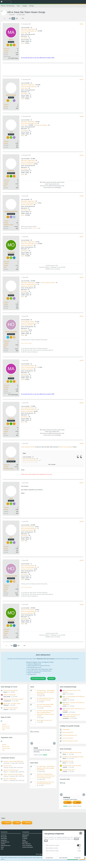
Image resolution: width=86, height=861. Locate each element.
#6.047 (81, 79)
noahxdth (65, 767)
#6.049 (81, 155)
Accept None (49, 857)
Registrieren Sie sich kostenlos (46, 658)
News (2, 847)
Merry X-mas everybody (65, 447)
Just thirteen (24, 38)
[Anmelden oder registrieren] (79, 2)
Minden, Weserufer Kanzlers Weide (13, 774)
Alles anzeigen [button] (51, 464)
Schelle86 (65, 712)
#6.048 (81, 116)
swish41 (65, 700)
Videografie (4, 838)
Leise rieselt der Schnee (48, 282)
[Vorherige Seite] (2, 18)
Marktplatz (25, 842)
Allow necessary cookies (52, 845)
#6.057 (81, 482)
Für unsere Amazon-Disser (11, 707)
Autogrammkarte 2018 (68, 769)
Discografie (4, 836)
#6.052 (81, 277)
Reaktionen (6, 48)
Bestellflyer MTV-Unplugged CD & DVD (73, 756)
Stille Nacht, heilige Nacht (28, 29)
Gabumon (6, 709)
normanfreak (66, 718)
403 (10, 18)
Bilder (5, 185)
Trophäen (6, 50)
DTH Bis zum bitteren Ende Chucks (72, 752)
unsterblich (35, 228)
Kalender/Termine (5, 845)
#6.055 (81, 402)
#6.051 (81, 236)
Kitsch (22, 43)
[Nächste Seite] (26, 18)
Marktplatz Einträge (8, 224)
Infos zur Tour (5, 726)
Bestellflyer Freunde (68, 761)
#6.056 (81, 443)
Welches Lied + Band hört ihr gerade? (14, 699)
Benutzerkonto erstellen (38, 678)
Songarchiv (4, 840)
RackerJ (6, 692)
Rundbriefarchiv (5, 842)
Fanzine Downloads (27, 847)
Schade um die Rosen (41, 125)
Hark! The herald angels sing (28, 31)
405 (17, 18)
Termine (4, 724)
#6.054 (81, 360)
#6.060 (81, 604)
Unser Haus (24, 32)
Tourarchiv (3, 835)
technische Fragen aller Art (11, 690)
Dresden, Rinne (8, 765)
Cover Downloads (27, 845)
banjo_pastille (7, 696)
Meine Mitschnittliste (26, 343)
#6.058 (81, 521)
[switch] (79, 845)
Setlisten (3, 843)
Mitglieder (25, 836)
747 (23, 18)
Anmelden (51, 678)
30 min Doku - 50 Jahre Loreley (12, 703)
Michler (64, 754)
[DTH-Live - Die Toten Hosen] (6, 2)
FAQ (3, 729)
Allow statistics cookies (52, 848)
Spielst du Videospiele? (10, 694)
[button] (75, 2)
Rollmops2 (6, 705)
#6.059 (81, 560)
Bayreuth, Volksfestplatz (10, 778)
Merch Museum (26, 843)
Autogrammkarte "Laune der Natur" (72, 765)
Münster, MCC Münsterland (11, 770)
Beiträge (6, 52)
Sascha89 (11, 14)
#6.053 (81, 316)
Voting (24, 840)
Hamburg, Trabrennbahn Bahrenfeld (13, 761)
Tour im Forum (6, 728)
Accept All (77, 857)
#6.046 (81, 24)
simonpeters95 (7, 700)
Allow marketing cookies (52, 850)
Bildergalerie (25, 835)
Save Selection (63, 857)
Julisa (64, 694)
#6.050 (81, 196)
